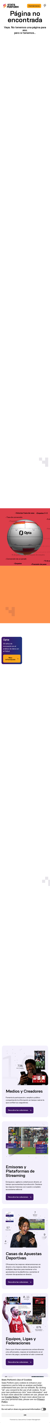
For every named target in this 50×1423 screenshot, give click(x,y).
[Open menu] (45, 5)
